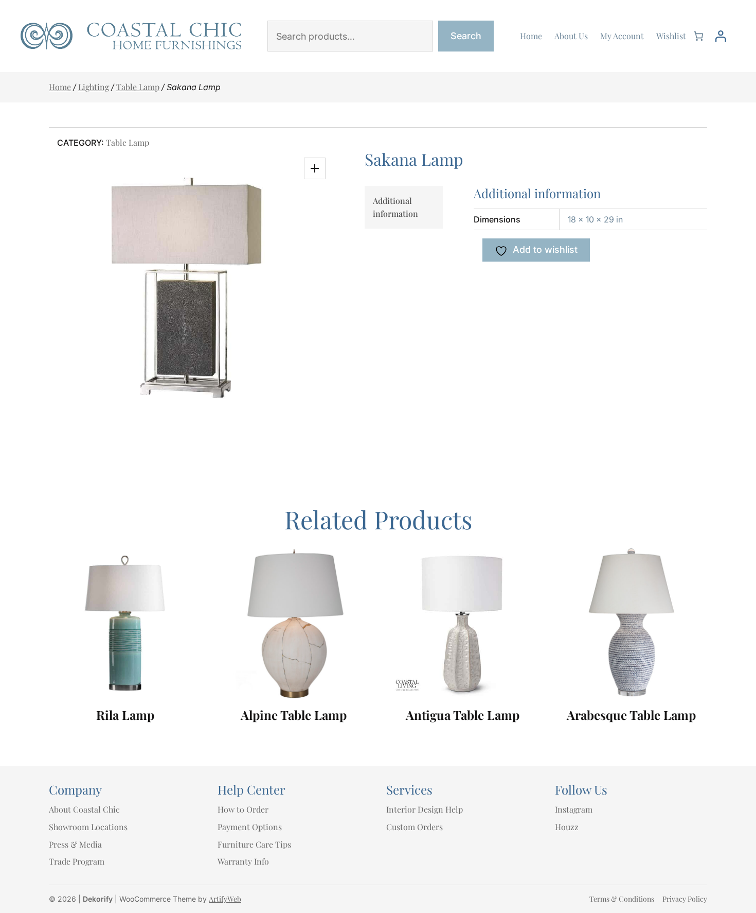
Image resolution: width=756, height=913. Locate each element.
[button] (315, 168)
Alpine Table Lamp (294, 715)
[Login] (720, 36)
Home (60, 86)
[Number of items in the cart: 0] (698, 36)
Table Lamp (137, 86)
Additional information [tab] (395, 207)
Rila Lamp (125, 715)
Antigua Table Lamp (462, 715)
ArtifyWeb (225, 899)
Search (466, 35)
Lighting (93, 86)
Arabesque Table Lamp (631, 715)
